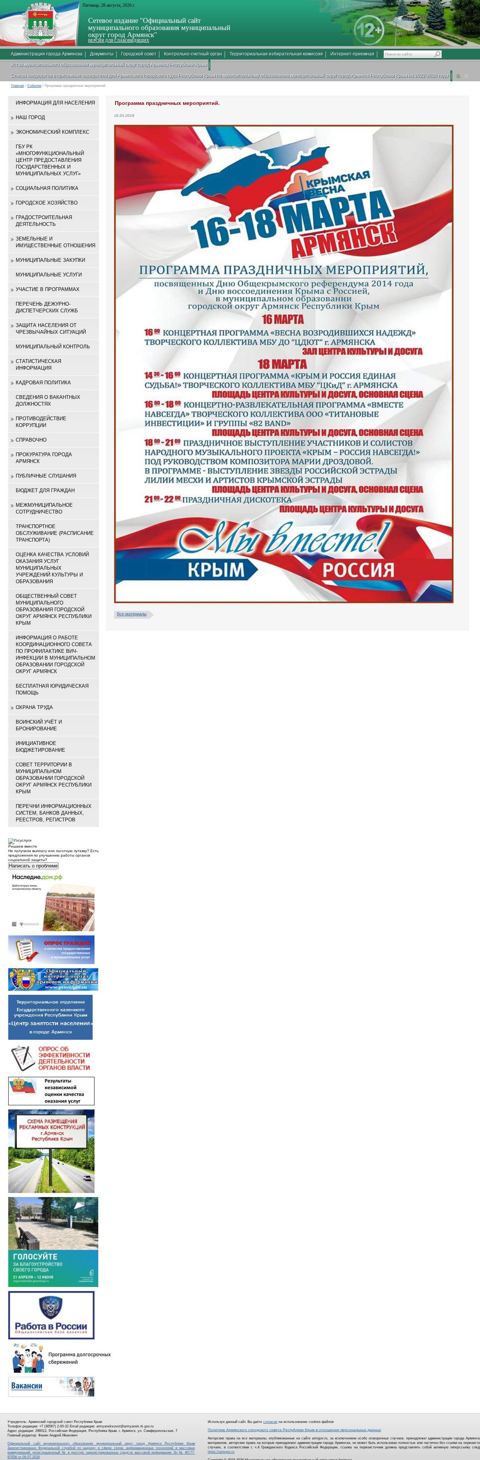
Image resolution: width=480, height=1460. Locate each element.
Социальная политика (47, 188)
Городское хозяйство (47, 203)
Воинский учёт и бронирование (39, 725)
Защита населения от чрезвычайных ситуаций (51, 328)
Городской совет (138, 54)
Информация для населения (55, 103)
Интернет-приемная (352, 54)
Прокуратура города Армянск (44, 458)
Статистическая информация (38, 364)
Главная (17, 86)
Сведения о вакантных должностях (48, 400)
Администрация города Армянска (46, 54)
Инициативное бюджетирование (40, 746)
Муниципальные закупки (50, 260)
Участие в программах (48, 289)
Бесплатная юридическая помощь (52, 689)
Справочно (31, 440)
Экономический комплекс (52, 132)
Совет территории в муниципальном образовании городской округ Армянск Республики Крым (54, 778)
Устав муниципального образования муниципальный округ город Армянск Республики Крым (109, 64)
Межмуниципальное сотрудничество (44, 508)
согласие (270, 1422)
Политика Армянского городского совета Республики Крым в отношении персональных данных (294, 1430)
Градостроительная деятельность (44, 221)
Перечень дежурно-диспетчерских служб (47, 307)
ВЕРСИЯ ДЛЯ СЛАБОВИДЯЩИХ (118, 40)
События (34, 86)
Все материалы (132, 614)
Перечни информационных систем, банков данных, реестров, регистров (54, 813)
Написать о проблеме (33, 866)
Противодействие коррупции (41, 422)
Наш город (30, 117)
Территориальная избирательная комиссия (276, 54)
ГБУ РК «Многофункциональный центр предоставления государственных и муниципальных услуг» (50, 160)
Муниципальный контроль (53, 346)
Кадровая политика (43, 382)
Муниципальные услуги (49, 275)
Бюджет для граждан (45, 490)
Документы (102, 54)
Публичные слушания (46, 476)
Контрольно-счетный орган (193, 54)
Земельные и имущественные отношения (55, 242)
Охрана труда (34, 707)
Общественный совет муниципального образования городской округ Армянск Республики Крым (54, 609)
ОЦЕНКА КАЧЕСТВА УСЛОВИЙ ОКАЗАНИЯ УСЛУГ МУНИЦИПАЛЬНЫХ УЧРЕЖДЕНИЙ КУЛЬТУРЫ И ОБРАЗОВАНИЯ (52, 568)
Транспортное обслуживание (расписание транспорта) (55, 533)
